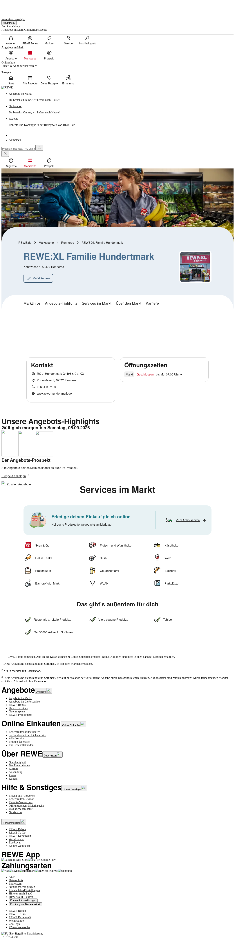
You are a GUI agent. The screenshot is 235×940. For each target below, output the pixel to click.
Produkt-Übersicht (19, 741)
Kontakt (13, 778)
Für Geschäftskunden (21, 745)
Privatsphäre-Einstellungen (24, 890)
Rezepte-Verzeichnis (20, 802)
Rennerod (67, 242)
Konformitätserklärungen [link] (23, 900)
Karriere (13, 768)
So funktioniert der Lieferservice (27, 735)
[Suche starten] (39, 148)
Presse (12, 775)
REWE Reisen (17, 829)
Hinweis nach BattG (20, 893)
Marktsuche (46, 242)
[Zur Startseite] (13, 7)
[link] (121, 97)
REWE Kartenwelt (20, 835)
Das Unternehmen (19, 765)
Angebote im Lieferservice (24, 701)
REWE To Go (17, 832)
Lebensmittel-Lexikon (21, 799)
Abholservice (16, 738)
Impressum (15, 883)
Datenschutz (16, 880)
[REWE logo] (7, 87)
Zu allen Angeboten (19, 484)
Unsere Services (18, 708)
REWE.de (24, 242)
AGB (12, 877)
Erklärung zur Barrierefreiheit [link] (25, 904)
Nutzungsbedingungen (22, 886)
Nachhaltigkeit (17, 762)
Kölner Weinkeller (19, 845)
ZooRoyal (15, 842)
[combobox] (18, 149)
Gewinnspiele (17, 711)
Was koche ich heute (21, 808)
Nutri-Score (15, 812)
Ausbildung (15, 772)
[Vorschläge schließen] (5, 154)
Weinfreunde (16, 839)
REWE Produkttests (20, 714)
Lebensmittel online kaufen (24, 731)
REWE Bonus (17, 704)
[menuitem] (11, 40)
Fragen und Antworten (22, 795)
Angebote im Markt (20, 698)
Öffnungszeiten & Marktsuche (26, 805)
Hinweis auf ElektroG (21, 896)
